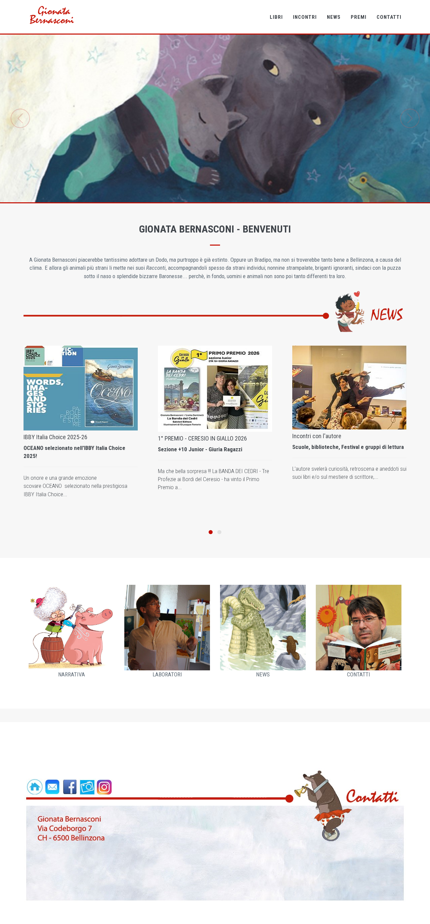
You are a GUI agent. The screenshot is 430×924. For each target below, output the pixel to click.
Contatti (389, 17)
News (334, 17)
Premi (359, 17)
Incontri (305, 17)
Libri (276, 17)
